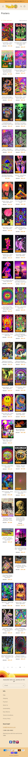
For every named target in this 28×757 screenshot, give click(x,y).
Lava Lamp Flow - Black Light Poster (7, 335)
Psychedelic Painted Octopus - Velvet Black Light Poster (7, 629)
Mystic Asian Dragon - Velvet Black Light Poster (7, 97)
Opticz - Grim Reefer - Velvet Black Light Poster (20, 150)
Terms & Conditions (8, 715)
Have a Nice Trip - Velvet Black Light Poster (7, 414)
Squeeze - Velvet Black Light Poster (20, 176)
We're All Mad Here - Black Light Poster (20, 430)
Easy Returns (6, 711)
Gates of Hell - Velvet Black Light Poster (20, 603)
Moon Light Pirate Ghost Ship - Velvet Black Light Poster (20, 549)
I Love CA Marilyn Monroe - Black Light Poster (7, 281)
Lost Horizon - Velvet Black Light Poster (7, 43)
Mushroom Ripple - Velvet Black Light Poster (20, 70)
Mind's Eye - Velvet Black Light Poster (20, 492)
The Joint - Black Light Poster (20, 201)
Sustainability (6, 708)
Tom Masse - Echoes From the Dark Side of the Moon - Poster (20, 566)
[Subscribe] (23, 685)
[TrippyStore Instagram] (14, 743)
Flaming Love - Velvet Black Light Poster (7, 255)
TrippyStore (16, 755)
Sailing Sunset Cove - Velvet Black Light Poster (20, 281)
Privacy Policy (6, 718)
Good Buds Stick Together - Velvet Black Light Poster (21, 44)
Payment (5, 701)
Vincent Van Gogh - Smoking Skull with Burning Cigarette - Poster (20, 519)
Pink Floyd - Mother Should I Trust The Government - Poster (7, 519)
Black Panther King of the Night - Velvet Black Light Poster (7, 657)
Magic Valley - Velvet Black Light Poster (7, 440)
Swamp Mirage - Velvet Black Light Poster (7, 388)
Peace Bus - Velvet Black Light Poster (7, 466)
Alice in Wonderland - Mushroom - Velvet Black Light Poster (20, 629)
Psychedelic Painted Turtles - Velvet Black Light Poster (7, 576)
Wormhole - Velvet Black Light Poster (20, 307)
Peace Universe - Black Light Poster (7, 492)
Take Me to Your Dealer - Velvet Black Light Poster (20, 123)
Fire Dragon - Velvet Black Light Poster (20, 414)
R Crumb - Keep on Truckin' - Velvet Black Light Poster (7, 538)
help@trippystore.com (9, 727)
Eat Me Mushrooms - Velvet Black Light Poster (7, 123)
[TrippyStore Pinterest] (17, 743)
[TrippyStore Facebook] (10, 743)
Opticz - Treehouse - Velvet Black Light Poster (7, 150)
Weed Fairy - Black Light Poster (7, 603)
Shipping (5, 698)
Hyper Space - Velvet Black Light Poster (7, 228)
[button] (3, 6)
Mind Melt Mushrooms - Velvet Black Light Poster (7, 176)
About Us (5, 705)
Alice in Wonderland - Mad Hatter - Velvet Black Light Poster (21, 335)
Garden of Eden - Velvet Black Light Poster (7, 202)
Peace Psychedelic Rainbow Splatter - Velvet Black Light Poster (7, 308)
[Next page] (24, 667)
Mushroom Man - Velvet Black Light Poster (20, 97)
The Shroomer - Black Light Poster (21, 388)
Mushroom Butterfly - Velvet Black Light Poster (20, 362)
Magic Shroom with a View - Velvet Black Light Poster (20, 228)
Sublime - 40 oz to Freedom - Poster (20, 466)
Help (4, 695)
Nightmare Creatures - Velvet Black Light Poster (7, 362)
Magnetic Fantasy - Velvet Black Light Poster (20, 656)
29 (20, 667)
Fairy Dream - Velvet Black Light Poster (20, 255)
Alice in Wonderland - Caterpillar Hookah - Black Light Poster (7, 71)
